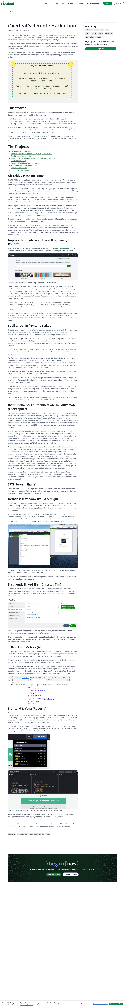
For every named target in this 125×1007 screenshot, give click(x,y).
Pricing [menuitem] (80, 3)
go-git (50, 197)
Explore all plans (70, 874)
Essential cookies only (100, 1004)
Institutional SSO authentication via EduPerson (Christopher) (33, 158)
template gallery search (61, 248)
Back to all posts (14, 12)
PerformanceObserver (52, 662)
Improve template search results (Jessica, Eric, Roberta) (31, 154)
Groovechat (37, 136)
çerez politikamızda (26, 1005)
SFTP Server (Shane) (18, 161)
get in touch (14, 826)
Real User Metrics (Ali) (19, 168)
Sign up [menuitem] (108, 3)
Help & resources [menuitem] (92, 3)
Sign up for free (54, 874)
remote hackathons (60, 35)
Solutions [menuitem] (59, 3)
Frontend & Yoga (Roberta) (21, 170)
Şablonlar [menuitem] (70, 3)
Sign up (101, 49)
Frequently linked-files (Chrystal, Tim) (24, 165)
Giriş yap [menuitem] (119, 3)
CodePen (47, 720)
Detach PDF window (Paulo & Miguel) (25, 163)
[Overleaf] (7, 3)
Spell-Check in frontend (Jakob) (22, 156)
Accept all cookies (116, 1004)
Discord (27, 127)
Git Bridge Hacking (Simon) (21, 151)
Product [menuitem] (48, 3)
